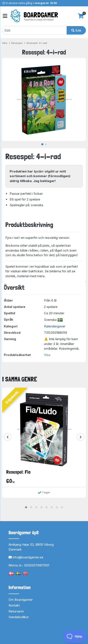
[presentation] (7, 437)
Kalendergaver (54, 326)
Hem (4, 43)
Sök (78, 30)
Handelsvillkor (19, 617)
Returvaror (16, 611)
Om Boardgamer (21, 600)
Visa (47, 355)
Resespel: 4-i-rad (36, 43)
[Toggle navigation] (4, 16)
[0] (81, 15)
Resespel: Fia (18, 472)
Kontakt (14, 605)
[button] (26, 507)
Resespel (16, 43)
